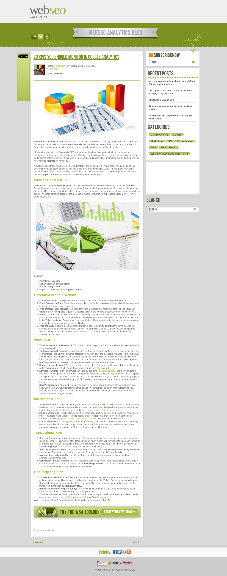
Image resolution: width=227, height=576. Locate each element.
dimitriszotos (61, 66)
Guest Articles (159, 134)
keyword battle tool (107, 371)
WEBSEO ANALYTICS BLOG (115, 32)
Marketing (53, 69)
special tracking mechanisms (74, 418)
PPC (170, 141)
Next (136, 542)
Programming (185, 141)
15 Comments (56, 74)
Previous (38, 542)
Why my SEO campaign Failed (169, 153)
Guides (177, 134)
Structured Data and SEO (161, 100)
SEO (153, 147)
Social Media (168, 147)
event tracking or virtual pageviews (103, 410)
